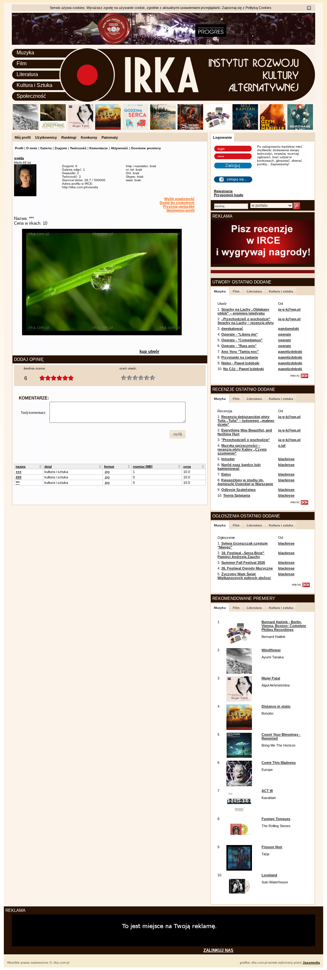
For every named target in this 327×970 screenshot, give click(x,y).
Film (22, 63)
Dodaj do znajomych (177, 203)
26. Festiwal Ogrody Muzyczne (247, 568)
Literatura (27, 74)
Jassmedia (311, 962)
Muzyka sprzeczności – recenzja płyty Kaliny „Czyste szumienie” (242, 449)
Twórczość (78, 148)
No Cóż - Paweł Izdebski (243, 369)
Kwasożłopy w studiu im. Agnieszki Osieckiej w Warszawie (245, 482)
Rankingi (68, 137)
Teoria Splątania (236, 495)
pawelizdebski (290, 351)
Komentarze (98, 148)
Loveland (269, 875)
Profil (19, 148)
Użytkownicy (46, 137)
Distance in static (276, 706)
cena (187, 466)
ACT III (267, 791)
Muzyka (25, 52)
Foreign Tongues (276, 819)
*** (17, 483)
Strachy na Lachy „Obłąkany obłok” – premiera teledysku (243, 311)
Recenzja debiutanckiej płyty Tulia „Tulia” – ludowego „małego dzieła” (245, 420)
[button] (178, 434)
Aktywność (119, 148)
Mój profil (23, 137)
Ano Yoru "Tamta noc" (240, 351)
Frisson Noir (272, 847)
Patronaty (110, 137)
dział (48, 466)
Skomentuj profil (180, 210)
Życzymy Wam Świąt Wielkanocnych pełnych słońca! (244, 576)
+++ (18, 472)
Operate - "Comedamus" (241, 340)
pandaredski (288, 328)
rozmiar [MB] (142, 466)
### (18, 477)
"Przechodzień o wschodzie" (245, 440)
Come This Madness (279, 762)
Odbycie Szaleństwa (238, 490)
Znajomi (61, 148)
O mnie (31, 148)
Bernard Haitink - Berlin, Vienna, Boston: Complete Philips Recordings (284, 626)
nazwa (21, 466)
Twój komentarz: (33, 413)
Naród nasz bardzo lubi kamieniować (239, 466)
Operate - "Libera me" (239, 334)
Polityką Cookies (258, 8)
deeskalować (232, 328)
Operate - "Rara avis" (238, 346)
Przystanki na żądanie (239, 357)
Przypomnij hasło (228, 195)
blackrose (286, 459)
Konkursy (89, 137)
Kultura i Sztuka (34, 85)
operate (284, 334)
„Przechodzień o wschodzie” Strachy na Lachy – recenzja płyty (245, 321)
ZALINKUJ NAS (218, 950)
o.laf (281, 445)
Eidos (226, 474)
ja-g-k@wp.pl (289, 309)
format (109, 466)
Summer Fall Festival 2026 (243, 562)
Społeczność (31, 96)
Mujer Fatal (271, 678)
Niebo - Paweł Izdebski (240, 363)
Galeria (46, 148)
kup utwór (149, 351)
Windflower (271, 650)
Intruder (228, 459)
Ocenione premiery (146, 148)
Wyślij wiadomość (179, 199)
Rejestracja (223, 191)
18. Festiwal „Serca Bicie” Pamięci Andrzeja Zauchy (240, 555)
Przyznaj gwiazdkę (178, 206)
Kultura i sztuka (281, 291)
